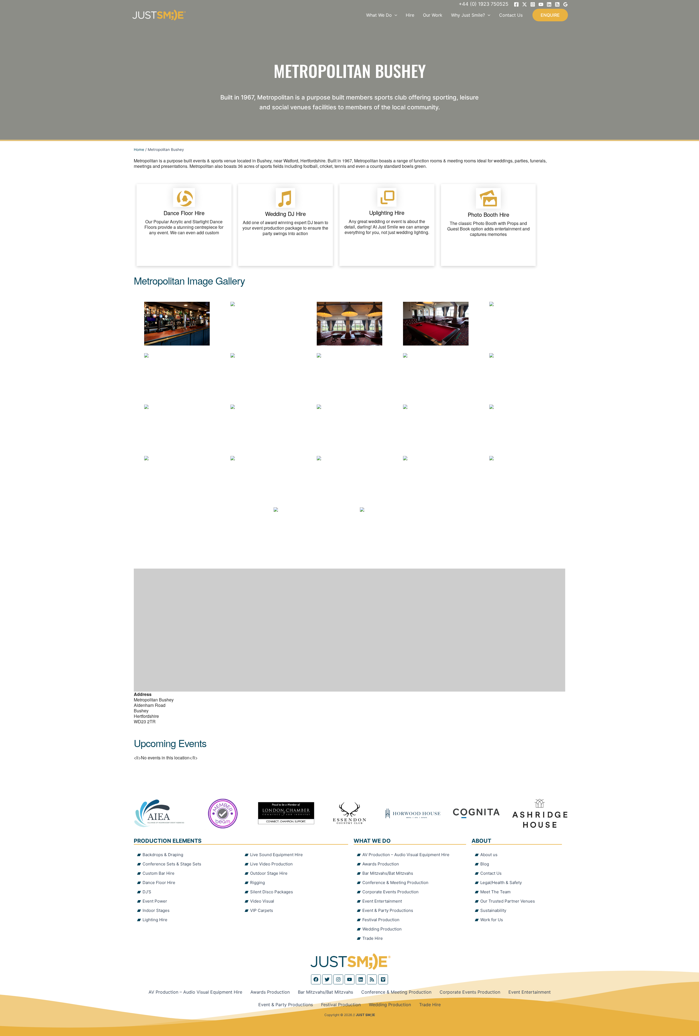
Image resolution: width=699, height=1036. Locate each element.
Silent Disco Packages (271, 891)
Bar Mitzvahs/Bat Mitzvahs (387, 873)
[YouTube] (540, 4)
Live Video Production (271, 864)
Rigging (257, 882)
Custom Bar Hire (158, 873)
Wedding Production (382, 929)
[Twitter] (524, 4)
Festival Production (380, 919)
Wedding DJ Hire (285, 214)
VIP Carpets (261, 910)
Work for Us (491, 919)
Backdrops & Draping (163, 854)
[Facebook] (516, 4)
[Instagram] (532, 4)
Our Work (432, 15)
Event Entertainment (382, 901)
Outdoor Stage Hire (269, 873)
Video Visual (262, 901)
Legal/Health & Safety (501, 882)
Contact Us (511, 15)
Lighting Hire (155, 919)
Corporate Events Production (390, 891)
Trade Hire (372, 938)
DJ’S (147, 891)
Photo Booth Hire (488, 214)
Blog (484, 864)
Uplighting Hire (386, 212)
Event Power (155, 901)
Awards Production (380, 864)
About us (488, 854)
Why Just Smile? (468, 15)
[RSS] (557, 4)
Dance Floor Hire (184, 213)
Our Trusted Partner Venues (507, 901)
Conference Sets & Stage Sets (172, 864)
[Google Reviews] (565, 4)
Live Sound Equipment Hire (276, 854)
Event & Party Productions (387, 910)
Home (139, 149)
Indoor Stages (156, 910)
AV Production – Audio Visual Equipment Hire (405, 854)
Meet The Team (495, 891)
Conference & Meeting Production (395, 882)
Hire (410, 15)
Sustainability (493, 910)
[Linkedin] (549, 4)
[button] (394, 15)
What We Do (379, 15)
